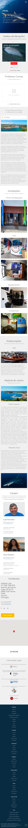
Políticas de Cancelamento (14, 818)
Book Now (14, 63)
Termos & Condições (14, 812)
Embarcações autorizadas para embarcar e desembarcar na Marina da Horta (14, 679)
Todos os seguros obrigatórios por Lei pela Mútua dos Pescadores (14, 687)
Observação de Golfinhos (14, 715)
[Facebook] (1, 608)
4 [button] (14, 67)
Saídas (14, 719)
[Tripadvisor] (8, 608)
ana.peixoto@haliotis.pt (8, 558)
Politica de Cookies (14, 814)
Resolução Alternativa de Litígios (14, 820)
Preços (14, 725)
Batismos (14, 711)
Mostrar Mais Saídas (15, 70)
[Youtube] (4, 608)
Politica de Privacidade (14, 816)
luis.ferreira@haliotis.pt (8, 523)
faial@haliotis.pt (7, 604)
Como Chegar (7, 615)
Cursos (14, 709)
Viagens (14, 721)
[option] (14, 54)
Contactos (14, 727)
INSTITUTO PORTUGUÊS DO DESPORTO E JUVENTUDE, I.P (14, 664)
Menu (26, 2)
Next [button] (27, 55)
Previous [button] (1, 55)
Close (26, 825)
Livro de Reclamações (14, 695)
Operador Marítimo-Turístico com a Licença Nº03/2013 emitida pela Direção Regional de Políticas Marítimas (14, 671)
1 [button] (10, 67)
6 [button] (17, 67)
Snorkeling (14, 713)
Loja (14, 723)
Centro (14, 732)
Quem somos (14, 738)
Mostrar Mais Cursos (15, 104)
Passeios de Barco (14, 717)
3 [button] (13, 67)
